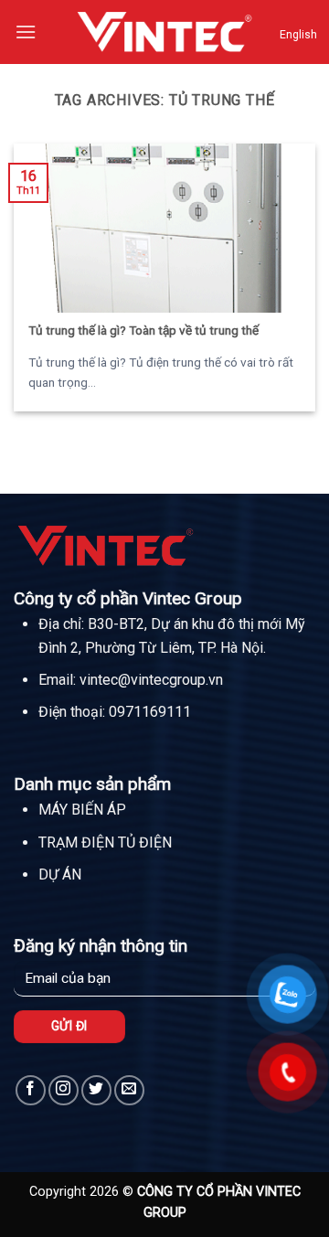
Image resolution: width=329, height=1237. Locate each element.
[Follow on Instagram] (63, 1090)
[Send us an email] (129, 1090)
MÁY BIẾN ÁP (82, 809)
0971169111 (150, 711)
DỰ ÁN (59, 874)
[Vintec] (164, 31)
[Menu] (26, 31)
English (298, 34)
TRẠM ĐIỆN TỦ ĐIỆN (105, 842)
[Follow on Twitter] (96, 1090)
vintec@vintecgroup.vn (151, 679)
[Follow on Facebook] (31, 1090)
